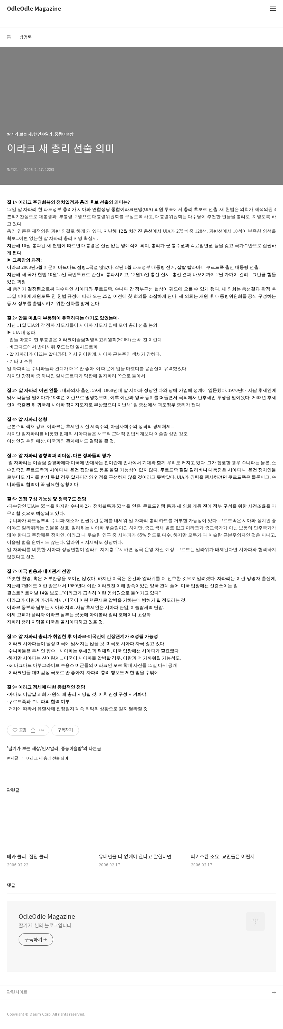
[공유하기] (33, 730)
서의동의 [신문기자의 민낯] (32, 1004)
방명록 (25, 37)
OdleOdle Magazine (34, 8)
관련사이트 (17, 992)
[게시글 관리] (41, 730)
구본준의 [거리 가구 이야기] (33, 1015)
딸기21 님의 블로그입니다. (46, 925)
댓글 (11, 885)
